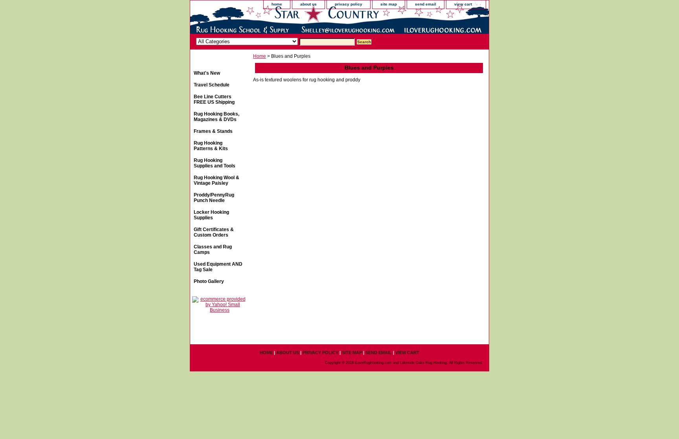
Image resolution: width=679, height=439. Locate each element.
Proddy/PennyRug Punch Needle (214, 197)
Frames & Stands (213, 131)
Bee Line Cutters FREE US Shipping (214, 99)
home (277, 4)
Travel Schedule (211, 85)
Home (259, 56)
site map (388, 4)
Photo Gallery (209, 281)
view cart (463, 4)
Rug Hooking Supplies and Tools (214, 163)
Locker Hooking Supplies (211, 214)
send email (425, 4)
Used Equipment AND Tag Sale (218, 266)
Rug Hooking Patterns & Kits (211, 145)
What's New (207, 73)
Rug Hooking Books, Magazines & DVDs (216, 116)
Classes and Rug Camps (213, 249)
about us (308, 4)
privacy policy (348, 4)
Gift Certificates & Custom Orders (214, 232)
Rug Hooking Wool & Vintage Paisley (216, 180)
